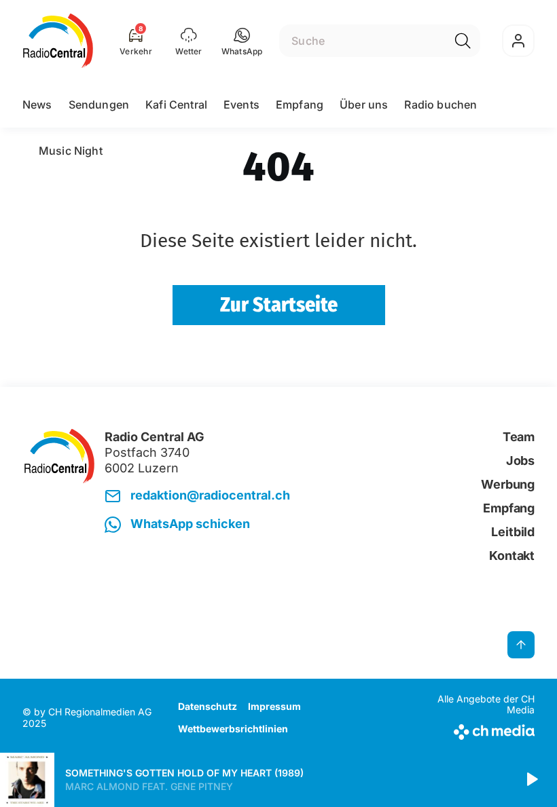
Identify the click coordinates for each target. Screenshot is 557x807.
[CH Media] (475, 729)
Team (519, 437)
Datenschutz (207, 706)
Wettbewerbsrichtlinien (233, 728)
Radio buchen (440, 104)
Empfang (299, 104)
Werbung (508, 484)
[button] (242, 40)
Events (241, 104)
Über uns (364, 104)
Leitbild (513, 532)
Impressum (274, 706)
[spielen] (531, 779)
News (37, 104)
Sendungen (99, 104)
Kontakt (512, 555)
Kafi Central (176, 104)
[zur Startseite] (58, 41)
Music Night (71, 150)
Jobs (520, 460)
